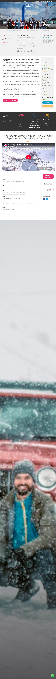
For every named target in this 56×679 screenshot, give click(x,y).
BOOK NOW (47, 102)
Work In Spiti (43, 5)
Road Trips (5, 5)
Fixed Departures (20, 5)
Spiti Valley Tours (14, 30)
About (35, 5)
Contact (51, 5)
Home (8, 30)
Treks (13, 5)
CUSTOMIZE (47, 105)
